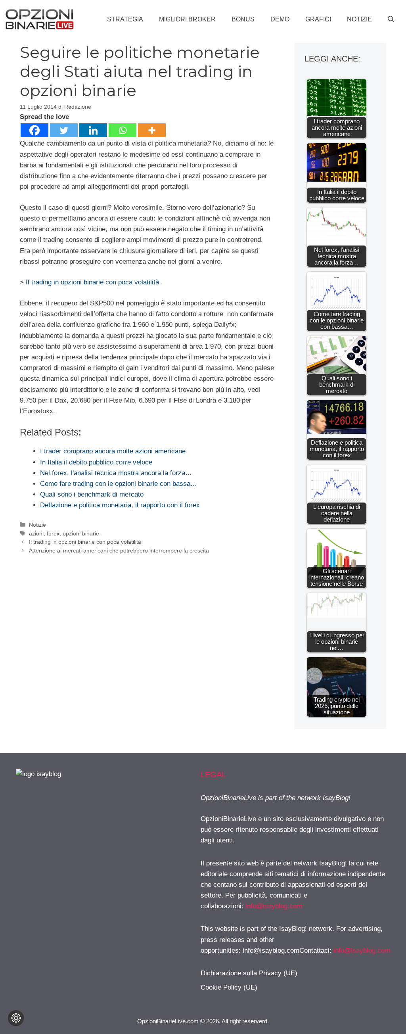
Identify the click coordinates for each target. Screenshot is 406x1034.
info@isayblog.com (273, 906)
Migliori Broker (187, 19)
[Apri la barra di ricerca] (391, 19)
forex (53, 533)
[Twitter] (64, 130)
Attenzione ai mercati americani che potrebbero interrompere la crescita (119, 550)
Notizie (359, 19)
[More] (152, 130)
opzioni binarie (81, 533)
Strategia (125, 19)
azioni (36, 533)
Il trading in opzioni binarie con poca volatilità (92, 282)
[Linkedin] (93, 130)
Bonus (243, 19)
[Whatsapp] (122, 130)
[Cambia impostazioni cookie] (16, 1018)
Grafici (318, 19)
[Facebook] (34, 130)
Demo (279, 19)
